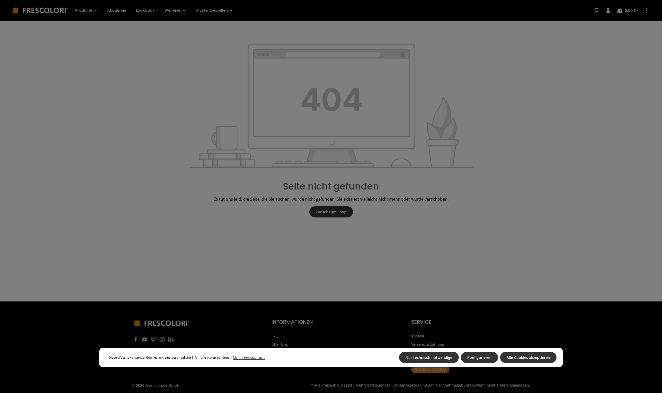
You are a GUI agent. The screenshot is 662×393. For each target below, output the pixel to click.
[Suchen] (597, 10)
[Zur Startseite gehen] (40, 10)
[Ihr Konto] (608, 10)
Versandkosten (406, 385)
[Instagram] (162, 340)
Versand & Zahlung (427, 344)
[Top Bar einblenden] (646, 10)
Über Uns (280, 344)
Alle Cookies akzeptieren (528, 357)
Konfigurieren (479, 357)
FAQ (275, 336)
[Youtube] (145, 340)
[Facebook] (136, 340)
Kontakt (417, 336)
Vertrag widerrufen (430, 369)
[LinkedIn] (171, 340)
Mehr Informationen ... (249, 357)
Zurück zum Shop (331, 211)
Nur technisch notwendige (428, 357)
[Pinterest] (154, 340)
